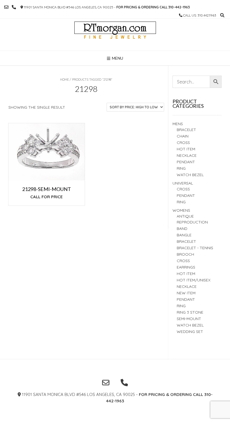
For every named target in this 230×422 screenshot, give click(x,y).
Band (182, 228)
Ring (181, 201)
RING (181, 168)
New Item (186, 292)
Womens (181, 210)
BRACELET (186, 129)
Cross (183, 142)
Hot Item (186, 148)
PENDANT (186, 195)
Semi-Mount (189, 318)
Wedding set (190, 331)
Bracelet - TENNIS (195, 247)
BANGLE (184, 234)
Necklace (187, 155)
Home (64, 79)
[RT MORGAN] (115, 35)
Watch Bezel (190, 174)
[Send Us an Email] (6, 7)
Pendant (186, 161)
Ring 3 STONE (190, 312)
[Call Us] (14, 7)
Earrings (186, 267)
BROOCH (185, 254)
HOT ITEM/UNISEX (193, 280)
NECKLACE (187, 286)
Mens (178, 123)
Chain (182, 136)
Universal (183, 183)
